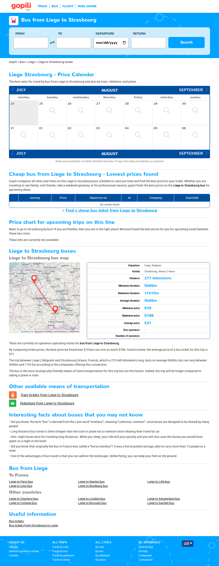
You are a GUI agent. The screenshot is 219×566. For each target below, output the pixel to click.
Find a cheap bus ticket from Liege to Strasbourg (111, 210)
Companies (145, 555)
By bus (99, 551)
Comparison (146, 559)
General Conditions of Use (24, 551)
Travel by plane (61, 559)
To (60, 34)
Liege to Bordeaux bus (93, 486)
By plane (100, 559)
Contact (13, 546)
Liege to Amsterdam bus (163, 499)
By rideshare (102, 555)
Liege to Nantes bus (91, 481)
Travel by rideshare (63, 555)
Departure (105, 34)
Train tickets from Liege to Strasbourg (49, 395)
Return (139, 34)
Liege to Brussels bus (92, 503)
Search (186, 42)
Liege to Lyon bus (20, 486)
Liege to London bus (91, 499)
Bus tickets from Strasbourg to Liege (33, 525)
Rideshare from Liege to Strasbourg (47, 403)
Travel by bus (60, 551)
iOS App (143, 551)
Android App (146, 546)
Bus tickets (16, 521)
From (20, 34)
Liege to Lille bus (158, 481)
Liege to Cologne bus (23, 503)
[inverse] (52, 42)
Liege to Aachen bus (160, 503)
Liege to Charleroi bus (23, 499)
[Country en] (188, 543)
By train (99, 546)
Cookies (13, 555)
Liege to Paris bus (21, 481)
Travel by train (60, 546)
